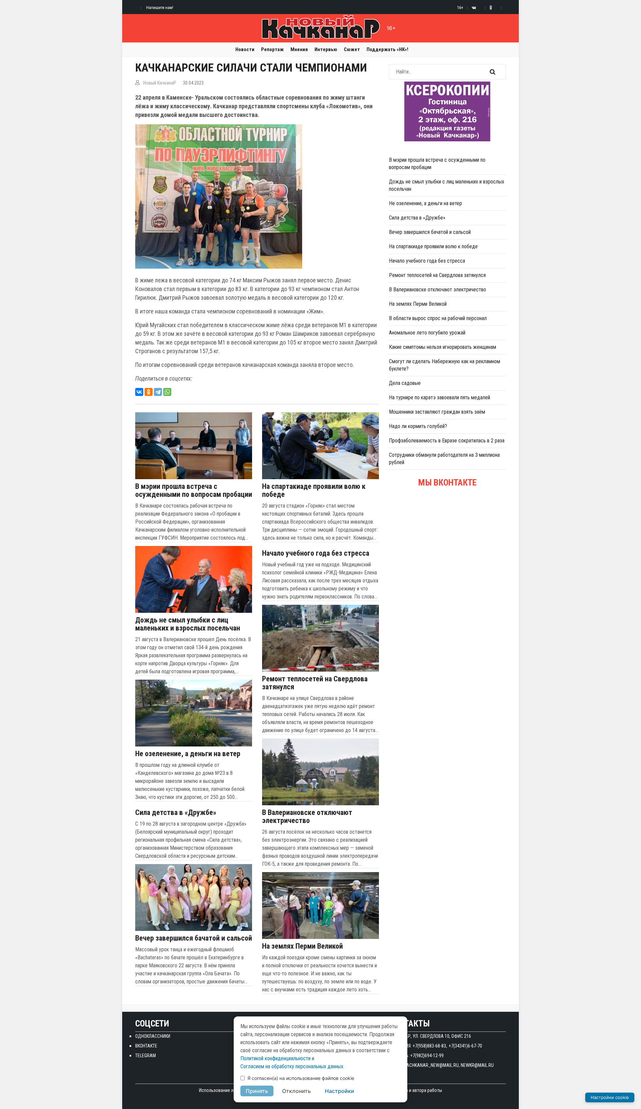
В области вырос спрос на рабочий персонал (438, 318)
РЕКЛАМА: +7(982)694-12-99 (416, 1055)
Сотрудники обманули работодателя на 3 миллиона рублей (444, 458)
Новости (244, 49)
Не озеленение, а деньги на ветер (187, 754)
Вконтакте (146, 1046)
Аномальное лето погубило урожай (427, 332)
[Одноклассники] (149, 392)
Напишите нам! (159, 7)
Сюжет (352, 49)
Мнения (299, 49)
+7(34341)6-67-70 (465, 1046)
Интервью (325, 49)
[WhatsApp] (167, 392)
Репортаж (272, 49)
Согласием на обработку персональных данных (291, 1066)
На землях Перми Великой (302, 946)
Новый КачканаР (159, 83)
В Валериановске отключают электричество (307, 817)
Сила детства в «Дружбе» (175, 813)
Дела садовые (405, 383)
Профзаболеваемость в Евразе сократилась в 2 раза (446, 440)
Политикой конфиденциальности (275, 1058)
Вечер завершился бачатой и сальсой (193, 938)
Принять (257, 1091)
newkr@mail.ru (477, 1065)
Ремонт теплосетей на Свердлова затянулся (315, 683)
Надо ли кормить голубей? (418, 426)
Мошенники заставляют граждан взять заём (437, 412)
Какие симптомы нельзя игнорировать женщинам (442, 347)
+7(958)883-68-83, (430, 1046)
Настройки (339, 1091)
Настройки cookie (610, 1097)
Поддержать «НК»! (387, 49)
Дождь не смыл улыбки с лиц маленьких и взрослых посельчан (187, 624)
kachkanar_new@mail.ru (431, 1065)
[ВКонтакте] (139, 392)
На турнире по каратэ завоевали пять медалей (439, 397)
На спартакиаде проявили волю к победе (314, 490)
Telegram (145, 1055)
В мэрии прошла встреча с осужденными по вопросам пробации (193, 490)
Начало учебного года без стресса (315, 553)
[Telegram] (158, 392)
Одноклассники (152, 1036)
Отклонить (296, 1091)
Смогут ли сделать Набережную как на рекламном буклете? (444, 365)
